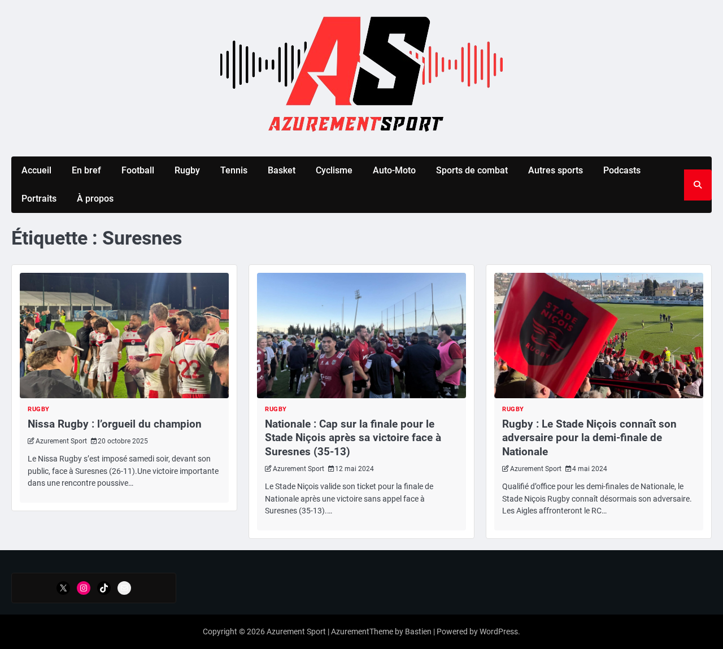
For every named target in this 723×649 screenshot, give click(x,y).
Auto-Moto (394, 170)
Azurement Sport (61, 441)
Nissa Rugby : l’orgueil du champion (115, 423)
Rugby (187, 170)
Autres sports (555, 170)
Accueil (36, 170)
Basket (281, 170)
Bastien (418, 631)
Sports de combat (472, 170)
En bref (86, 170)
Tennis (233, 170)
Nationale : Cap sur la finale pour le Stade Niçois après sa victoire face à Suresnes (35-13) (353, 437)
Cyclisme (334, 170)
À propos (95, 198)
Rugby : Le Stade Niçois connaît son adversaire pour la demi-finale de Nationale (589, 437)
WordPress (499, 631)
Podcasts (622, 170)
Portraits (38, 198)
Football (137, 170)
